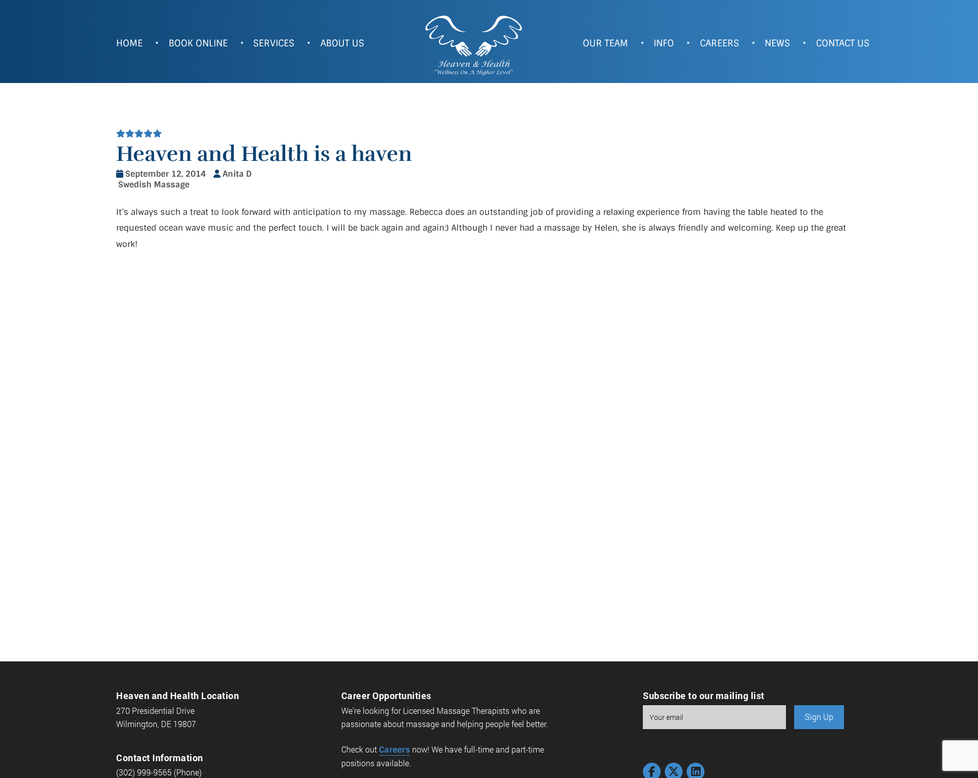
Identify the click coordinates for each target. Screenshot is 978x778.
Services (273, 43)
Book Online (198, 43)
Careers (719, 43)
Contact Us (843, 43)
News (777, 43)
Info (664, 43)
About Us (342, 43)
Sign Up (819, 716)
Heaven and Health (473, 44)
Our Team (605, 43)
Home (129, 43)
